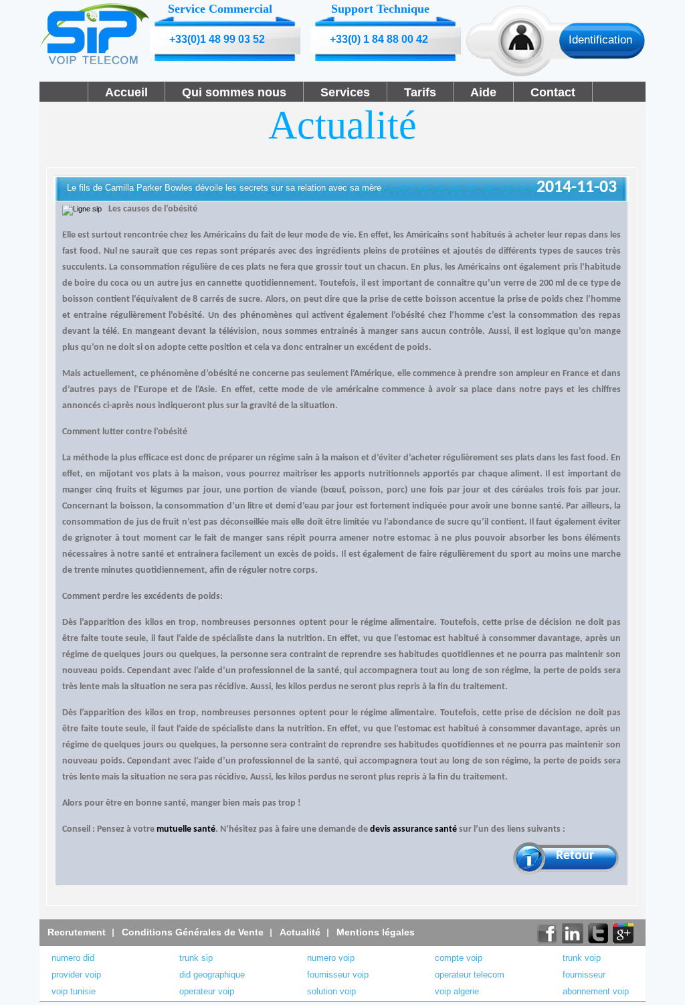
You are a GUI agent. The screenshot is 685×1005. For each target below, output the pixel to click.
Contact (552, 92)
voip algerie (457, 991)
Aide (483, 92)
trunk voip (582, 958)
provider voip (76, 975)
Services (345, 92)
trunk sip (196, 958)
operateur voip (206, 991)
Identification (600, 39)
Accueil (126, 92)
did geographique (212, 975)
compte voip (458, 958)
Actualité (300, 932)
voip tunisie (74, 991)
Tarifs (420, 92)
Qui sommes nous (234, 92)
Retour (575, 855)
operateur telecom (469, 975)
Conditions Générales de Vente (193, 932)
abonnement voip (596, 991)
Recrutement (76, 932)
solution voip (331, 991)
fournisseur (584, 975)
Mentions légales (375, 932)
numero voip (331, 958)
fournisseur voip (338, 975)
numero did (73, 958)
